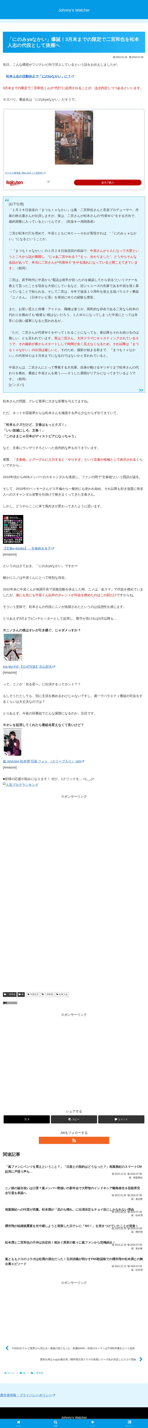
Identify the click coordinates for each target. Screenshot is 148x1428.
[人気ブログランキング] (10, 1003)
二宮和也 (11, 994)
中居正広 (34, 994)
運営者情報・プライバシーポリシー (26, 1395)
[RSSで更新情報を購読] (74, 1140)
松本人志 (63, 994)
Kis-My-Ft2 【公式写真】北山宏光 (27, 667)
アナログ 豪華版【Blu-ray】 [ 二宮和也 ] (24, 173)
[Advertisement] (74, 848)
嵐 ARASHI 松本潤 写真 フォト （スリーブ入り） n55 (42, 761)
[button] (74, 1119)
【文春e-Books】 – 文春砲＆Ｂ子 (27, 548)
